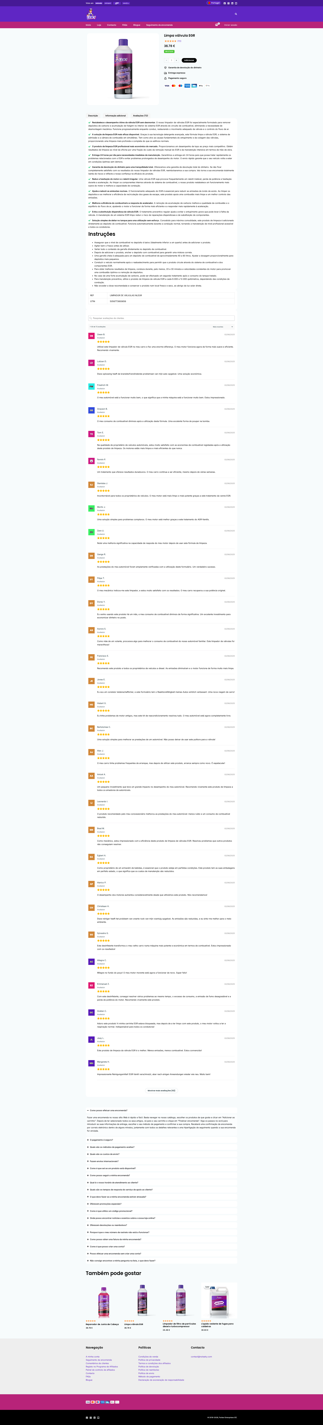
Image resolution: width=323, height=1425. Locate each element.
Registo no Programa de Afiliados (102, 1366)
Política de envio (146, 1373)
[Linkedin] (232, 3)
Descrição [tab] (93, 115)
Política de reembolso (148, 1370)
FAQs (124, 25)
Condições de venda (148, 1356)
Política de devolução (148, 1366)
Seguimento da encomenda (159, 25)
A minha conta (92, 1356)
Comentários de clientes (97, 1363)
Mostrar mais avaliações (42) (161, 1090)
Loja (99, 25)
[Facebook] (225, 3)
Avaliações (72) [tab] (140, 115)
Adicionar (189, 60)
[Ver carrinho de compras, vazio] (216, 24)
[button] (236, 14)
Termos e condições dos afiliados (154, 1363)
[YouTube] (236, 3)
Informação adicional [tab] (115, 115)
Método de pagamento (149, 1376)
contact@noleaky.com (201, 1356)
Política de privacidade (149, 1360)
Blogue (136, 25)
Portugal (215, 3)
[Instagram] (228, 3)
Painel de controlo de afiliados (100, 1370)
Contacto (111, 25)
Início (88, 25)
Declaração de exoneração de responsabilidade (161, 1380)
